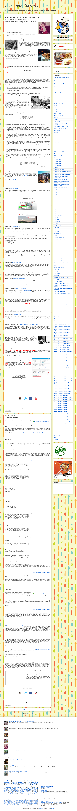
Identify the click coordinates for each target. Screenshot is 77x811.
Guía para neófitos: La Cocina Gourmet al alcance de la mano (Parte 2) (62, 185)
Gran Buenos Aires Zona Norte (22, 802)
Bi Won (55, 107)
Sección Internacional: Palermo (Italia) (61, 374)
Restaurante (35, 782)
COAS (28, 800)
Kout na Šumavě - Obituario (45, 787)
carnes (22, 805)
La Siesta (56, 223)
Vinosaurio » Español (45, 801)
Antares (55, 101)
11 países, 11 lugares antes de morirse (61, 92)
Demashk (56, 138)
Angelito (55, 99)
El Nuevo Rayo (57, 153)
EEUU (21, 801)
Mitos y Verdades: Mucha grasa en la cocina (62, 260)
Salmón (19, 793)
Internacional (15, 784)
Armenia (23, 799)
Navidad (21, 803)
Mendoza (13, 789)
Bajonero (35, 793)
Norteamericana (22, 792)
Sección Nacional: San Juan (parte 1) (61, 407)
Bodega (13, 785)
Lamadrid (5, 803)
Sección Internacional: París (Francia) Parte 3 (63, 380)
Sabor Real (56, 316)
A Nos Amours (57, 93)
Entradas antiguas (46, 709)
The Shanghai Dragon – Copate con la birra (16, 759)
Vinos (7, 784)
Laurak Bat (56, 229)
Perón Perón (56, 275)
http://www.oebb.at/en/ (14, 188)
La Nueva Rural (57, 213)
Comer (6, 793)
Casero (28, 782)
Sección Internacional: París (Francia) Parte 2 (63, 378)
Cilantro (55, 134)
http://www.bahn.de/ (15, 179)
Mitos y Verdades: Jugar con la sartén (61, 254)
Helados (32, 802)
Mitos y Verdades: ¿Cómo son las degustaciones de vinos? (60, 249)
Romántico (6, 790)
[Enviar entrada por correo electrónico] (26, 702)
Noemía (28, 803)
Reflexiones (14, 783)
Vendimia (13, 805)
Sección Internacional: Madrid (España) (61, 363)
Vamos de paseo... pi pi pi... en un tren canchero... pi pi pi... (23, 17)
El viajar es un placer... (12, 417)
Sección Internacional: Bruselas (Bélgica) (62, 343)
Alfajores (20, 799)
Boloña (5, 800)
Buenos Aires (18, 781)
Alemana (26, 793)
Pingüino (12, 804)
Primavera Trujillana (58, 281)
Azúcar (10, 792)
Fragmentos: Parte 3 (58, 163)
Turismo (24, 787)
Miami (14, 803)
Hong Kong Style (57, 199)
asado (19, 805)
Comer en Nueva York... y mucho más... (16, 727)
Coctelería (34, 789)
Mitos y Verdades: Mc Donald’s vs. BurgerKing (63, 256)
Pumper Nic (19, 804)
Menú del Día (17, 787)
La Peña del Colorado (58, 215)
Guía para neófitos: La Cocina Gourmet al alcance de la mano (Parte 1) (62, 182)
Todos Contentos (57, 437)
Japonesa (34, 790)
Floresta (9, 802)
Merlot (11, 803)
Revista (24, 804)
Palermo (35, 803)
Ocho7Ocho (56, 269)
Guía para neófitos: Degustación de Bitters (62, 174)
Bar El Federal (57, 105)
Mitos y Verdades (25, 784)
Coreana (8, 791)
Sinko (55, 429)
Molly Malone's (57, 265)
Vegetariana (33, 792)
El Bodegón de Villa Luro (59, 143)
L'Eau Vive (56, 203)
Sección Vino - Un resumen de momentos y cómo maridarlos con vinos (62, 427)
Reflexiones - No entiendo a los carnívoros (62, 296)
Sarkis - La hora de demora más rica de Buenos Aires (18, 733)
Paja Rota (56, 271)
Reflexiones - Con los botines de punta (61, 283)
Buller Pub (56, 117)
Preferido (6, 782)
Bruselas (17, 800)
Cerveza (28, 785)
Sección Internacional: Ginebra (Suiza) (61, 349)
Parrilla (18, 789)
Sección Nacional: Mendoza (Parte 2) (61, 403)
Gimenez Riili (14, 793)
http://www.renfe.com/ (15, 269)
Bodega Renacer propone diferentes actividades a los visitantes (51, 802)
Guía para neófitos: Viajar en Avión (60, 192)
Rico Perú (56, 314)
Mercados (7, 789)
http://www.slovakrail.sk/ (16, 262)
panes (25, 805)
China (29, 788)
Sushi (5, 791)
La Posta (56, 217)
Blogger (52, 808)
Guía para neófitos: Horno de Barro (61, 179)
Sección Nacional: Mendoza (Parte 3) (61, 405)
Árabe (13, 799)
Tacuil (7, 805)
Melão (55, 235)
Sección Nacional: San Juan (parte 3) (61, 411)
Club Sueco (56, 136)
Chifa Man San (57, 130)
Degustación (22, 783)
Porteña (10, 788)
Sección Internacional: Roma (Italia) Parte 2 (62, 393)
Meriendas (34, 791)
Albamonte (56, 95)
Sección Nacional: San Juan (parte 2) (61, 409)
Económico (21, 790)
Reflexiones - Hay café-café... (60, 291)
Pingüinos (15, 804)
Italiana (26, 790)
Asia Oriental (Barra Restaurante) (60, 103)
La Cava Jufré (57, 205)
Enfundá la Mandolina (58, 155)
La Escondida (56, 209)
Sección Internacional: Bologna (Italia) (61, 341)
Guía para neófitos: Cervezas (59, 169)
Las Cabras (56, 227)
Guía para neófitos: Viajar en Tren (60, 194)
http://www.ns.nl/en (27, 290)
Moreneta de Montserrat (59, 267)
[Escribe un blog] (6, 411)
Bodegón (10, 790)
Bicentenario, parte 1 (58, 109)
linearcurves (41, 808)
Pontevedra (56, 279)
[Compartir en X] (7, 411)
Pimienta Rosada (44, 790)
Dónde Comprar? (7, 787)
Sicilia (30, 804)
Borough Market (9, 800)
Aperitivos (30, 793)
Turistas (36, 783)
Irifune (55, 201)
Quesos (35, 794)
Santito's (56, 320)
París (28, 794)
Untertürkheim (57, 439)
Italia (25, 794)
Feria (32, 801)
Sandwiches (20, 785)
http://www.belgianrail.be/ (15, 226)
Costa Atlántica (15, 794)
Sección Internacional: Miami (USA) (61, 365)
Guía (29, 802)
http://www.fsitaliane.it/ (34, 324)
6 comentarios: (21, 702)
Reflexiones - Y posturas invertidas (60, 312)
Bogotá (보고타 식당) (58, 113)
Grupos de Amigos (17, 782)
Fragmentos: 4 (57, 157)
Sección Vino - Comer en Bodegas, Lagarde (62, 419)
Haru (55, 196)
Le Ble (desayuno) (57, 233)
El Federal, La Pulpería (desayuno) (61, 151)
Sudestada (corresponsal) (59, 431)
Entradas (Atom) (30, 713)
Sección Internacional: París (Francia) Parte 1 (63, 376)
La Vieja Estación (57, 225)
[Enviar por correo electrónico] (5, 411)
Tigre (10, 805)
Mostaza (17, 803)
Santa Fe (27, 804)
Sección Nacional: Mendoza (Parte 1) (61, 401)
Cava (25, 788)
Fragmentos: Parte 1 (58, 159)
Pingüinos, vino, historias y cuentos (61, 277)
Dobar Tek (56, 140)
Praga (31, 794)
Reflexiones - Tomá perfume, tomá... (61, 310)
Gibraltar (56, 167)
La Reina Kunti (57, 221)
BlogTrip (10, 794)
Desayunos (16, 790)
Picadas (5, 788)
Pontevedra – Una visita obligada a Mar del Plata (17, 750)
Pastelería (5, 792)
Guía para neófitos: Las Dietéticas (60, 187)
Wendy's (16, 805)
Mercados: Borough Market (59, 239)
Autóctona (29, 783)
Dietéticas (11, 801)
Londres (17, 792)
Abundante (7, 781)
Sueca (36, 804)
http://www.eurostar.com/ (17, 314)
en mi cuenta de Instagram (26, 432)
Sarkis (55, 322)
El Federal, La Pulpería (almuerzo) (60, 149)
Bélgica (25, 800)
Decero (8, 801)
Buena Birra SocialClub (58, 115)
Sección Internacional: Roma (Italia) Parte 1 (62, 391)
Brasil (13, 800)
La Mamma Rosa (57, 211)
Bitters (32, 799)
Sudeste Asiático (16, 788)
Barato (33, 784)
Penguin (5, 804)
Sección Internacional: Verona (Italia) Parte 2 (62, 399)
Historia (36, 802)
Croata (34, 800)
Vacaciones (6, 785)
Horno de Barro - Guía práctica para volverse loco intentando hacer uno (21, 721)
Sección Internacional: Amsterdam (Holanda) (62, 324)
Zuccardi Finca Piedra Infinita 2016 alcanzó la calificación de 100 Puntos (53, 796)
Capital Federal (35, 788)
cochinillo (5, 799)
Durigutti (18, 801)
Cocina (33, 785)
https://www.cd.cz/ (20, 355)
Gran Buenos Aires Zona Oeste (26, 791)
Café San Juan (57, 121)
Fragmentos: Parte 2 (58, 161)
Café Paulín (56, 119)
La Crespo (56, 207)
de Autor (30, 787)
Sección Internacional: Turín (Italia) (61, 395)
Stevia (33, 804)
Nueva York (31, 803)
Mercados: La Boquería (58, 243)
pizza (9, 799)
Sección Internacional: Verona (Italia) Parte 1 (62, 397)
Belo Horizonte (28, 799)
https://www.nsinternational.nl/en (20, 288)
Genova (12, 802)
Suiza (4, 805)
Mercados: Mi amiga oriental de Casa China (62, 245)
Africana (16, 799)
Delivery (13, 791)
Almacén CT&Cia (57, 97)
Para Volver (30, 781)
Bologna (35, 799)
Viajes (30, 790)
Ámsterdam (28, 805)
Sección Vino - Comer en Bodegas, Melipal (62, 421)
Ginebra (16, 802)
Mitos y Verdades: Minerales (59, 258)
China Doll (56, 132)
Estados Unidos (25, 801)
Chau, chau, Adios (44, 791)
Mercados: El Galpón (58, 241)
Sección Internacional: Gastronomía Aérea (62, 345)
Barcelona (5, 794)
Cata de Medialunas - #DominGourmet (61, 128)
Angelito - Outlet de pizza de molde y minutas (17, 765)
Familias (8, 783)
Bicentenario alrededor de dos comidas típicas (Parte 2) (18, 771)
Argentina (23, 789)
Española (17, 791)
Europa (30, 801)
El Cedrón (56, 147)
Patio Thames (57, 273)
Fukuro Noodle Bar (57, 165)
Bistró (35, 787)
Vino (22, 793)
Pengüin (8, 804)
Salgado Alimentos (57, 318)
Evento (13, 792)
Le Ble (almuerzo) (57, 231)
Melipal (9, 803)
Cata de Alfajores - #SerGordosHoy (61, 126)
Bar (22, 788)
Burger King (21, 800)
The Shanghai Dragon (58, 435)
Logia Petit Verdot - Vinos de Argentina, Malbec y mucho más (52, 795)
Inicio (24, 709)
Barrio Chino (28, 789)
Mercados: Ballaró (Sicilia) (59, 237)
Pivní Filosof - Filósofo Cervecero (47, 786)
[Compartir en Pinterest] (10, 411)
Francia (10, 793)
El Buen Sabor (57, 145)
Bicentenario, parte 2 (58, 111)
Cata (37, 792)
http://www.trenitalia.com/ (24, 324)
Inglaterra (21, 794)
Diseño (15, 801)
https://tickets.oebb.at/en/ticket (38, 192)
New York (24, 803)
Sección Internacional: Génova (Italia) (61, 347)
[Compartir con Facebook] (9, 411)
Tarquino (56, 433)
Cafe (31, 800)
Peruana (28, 792)
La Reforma (56, 219)
